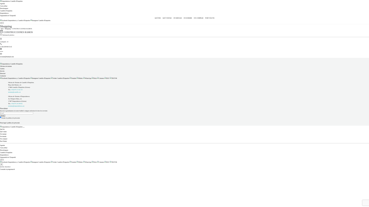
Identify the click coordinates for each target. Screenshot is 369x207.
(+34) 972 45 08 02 (16, 103)
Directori (2, 73)
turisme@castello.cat (14, 92)
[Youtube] (73, 78)
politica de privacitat (14, 118)
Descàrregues (4, 8)
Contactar (3, 76)
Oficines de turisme (6, 66)
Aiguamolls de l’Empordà (8, 15)
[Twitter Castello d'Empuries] (60, 78)
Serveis (2, 71)
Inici (2, 29)
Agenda (2, 3)
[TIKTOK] (113, 78)
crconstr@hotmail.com (7, 57)
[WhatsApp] (87, 78)
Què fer (158, 18)
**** (1, 52)
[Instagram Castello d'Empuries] (40, 20)
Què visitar (167, 18)
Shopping (8, 29)
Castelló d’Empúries (6, 11)
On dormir (188, 18)
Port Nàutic (210, 18)
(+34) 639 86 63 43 (6, 47)
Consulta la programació (7, 169)
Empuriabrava (4, 13)
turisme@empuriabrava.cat (16, 106)
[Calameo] (100, 78)
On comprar (198, 18)
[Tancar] (24, 127)
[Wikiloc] (80, 78)
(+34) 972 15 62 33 (16, 89)
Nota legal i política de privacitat (10, 123)
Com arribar (3, 6)
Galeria (2, 68)
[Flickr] (94, 78)
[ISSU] (107, 78)
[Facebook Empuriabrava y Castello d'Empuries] (15, 20)
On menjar (177, 18)
